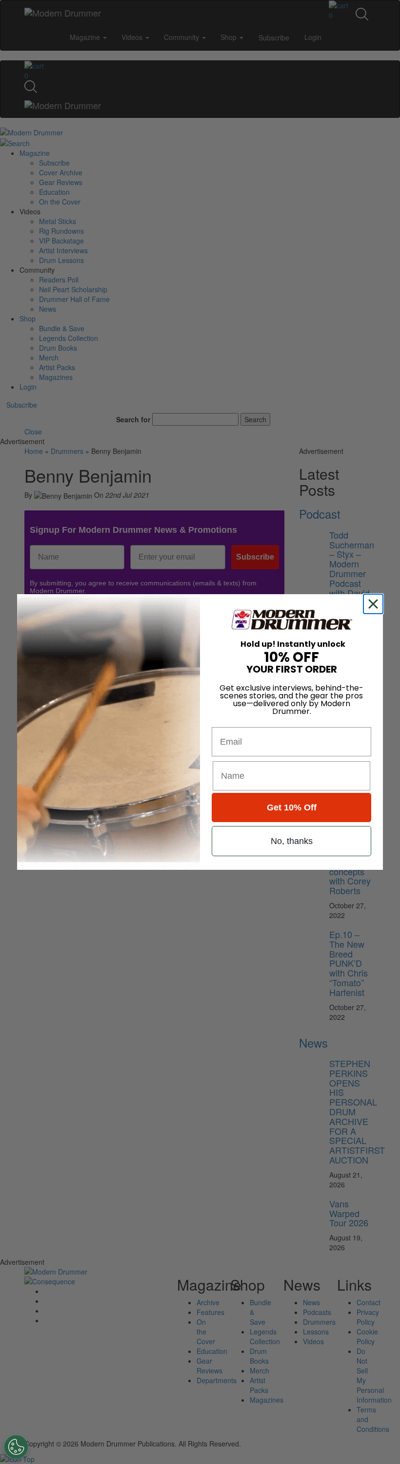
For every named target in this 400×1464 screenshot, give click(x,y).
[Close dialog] (375, 604)
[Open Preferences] (16, 1447)
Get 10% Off (292, 807)
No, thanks (292, 841)
